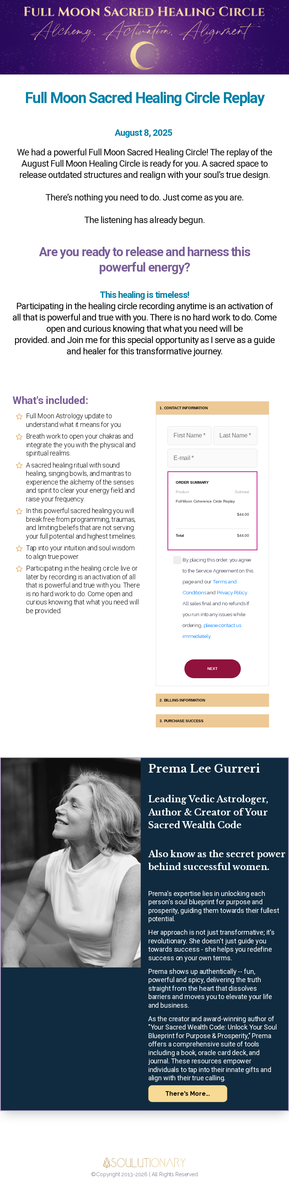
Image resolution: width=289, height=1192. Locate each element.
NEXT (212, 669)
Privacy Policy (232, 592)
